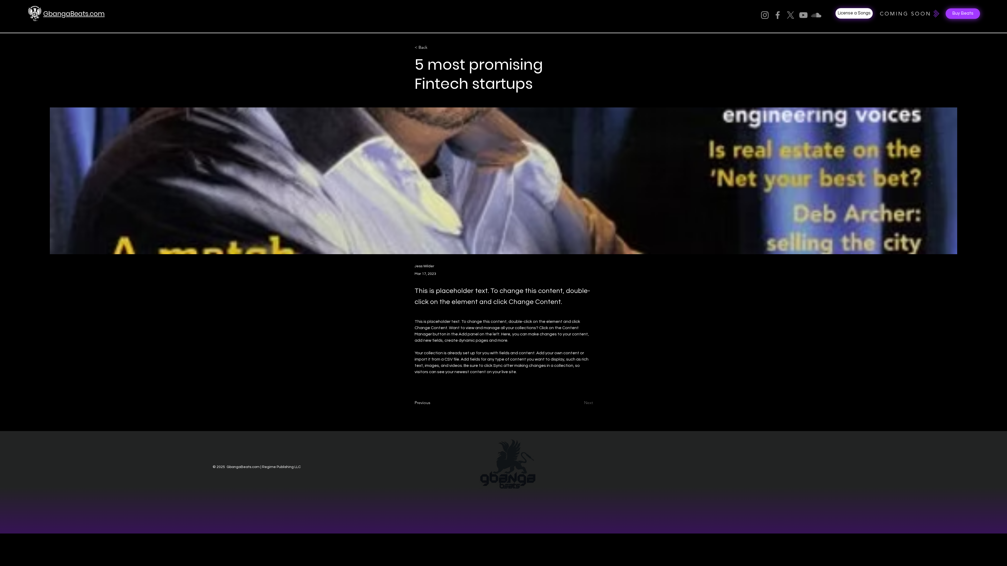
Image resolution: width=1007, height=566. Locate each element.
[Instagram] (765, 15)
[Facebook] (778, 15)
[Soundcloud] (816, 15)
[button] (963, 13)
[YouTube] (803, 15)
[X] (790, 15)
